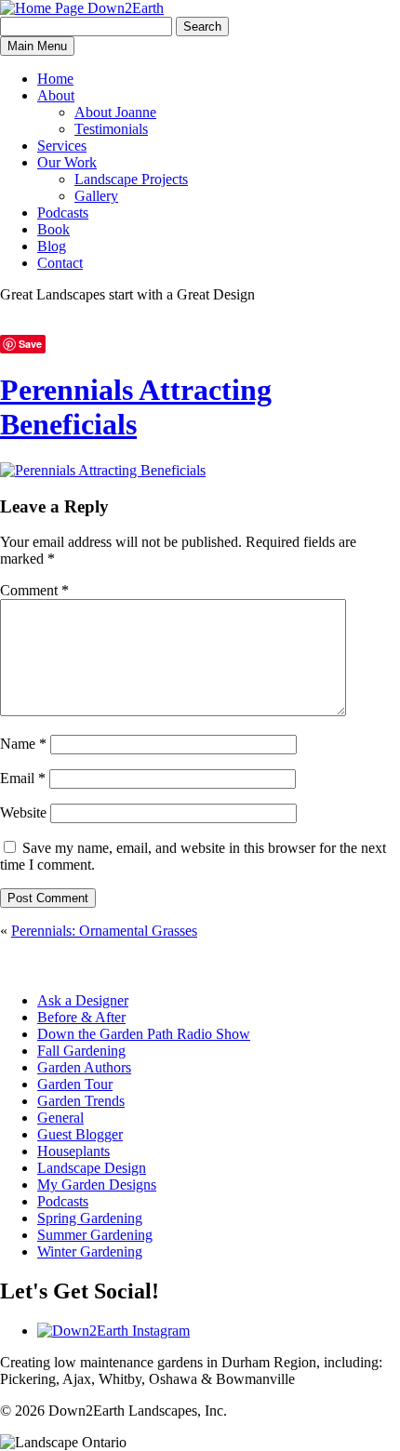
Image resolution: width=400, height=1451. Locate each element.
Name (23, 744)
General (60, 1117)
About (55, 95)
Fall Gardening (81, 1050)
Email (23, 778)
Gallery (96, 196)
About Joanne (115, 112)
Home (55, 79)
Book (53, 229)
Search (202, 26)
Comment (34, 590)
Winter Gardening (89, 1251)
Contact (60, 263)
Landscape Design (91, 1168)
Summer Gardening (95, 1235)
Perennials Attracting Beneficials (136, 407)
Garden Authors (84, 1067)
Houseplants (73, 1151)
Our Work (67, 162)
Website (23, 812)
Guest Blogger (80, 1134)
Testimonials (111, 129)
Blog (51, 246)
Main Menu (37, 46)
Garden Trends (81, 1101)
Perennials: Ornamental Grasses (104, 930)
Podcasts (62, 212)
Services (62, 145)
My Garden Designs (96, 1184)
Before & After (81, 1017)
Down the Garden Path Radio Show (143, 1034)
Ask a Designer (82, 1000)
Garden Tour (75, 1084)
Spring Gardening (89, 1218)
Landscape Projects (131, 179)
